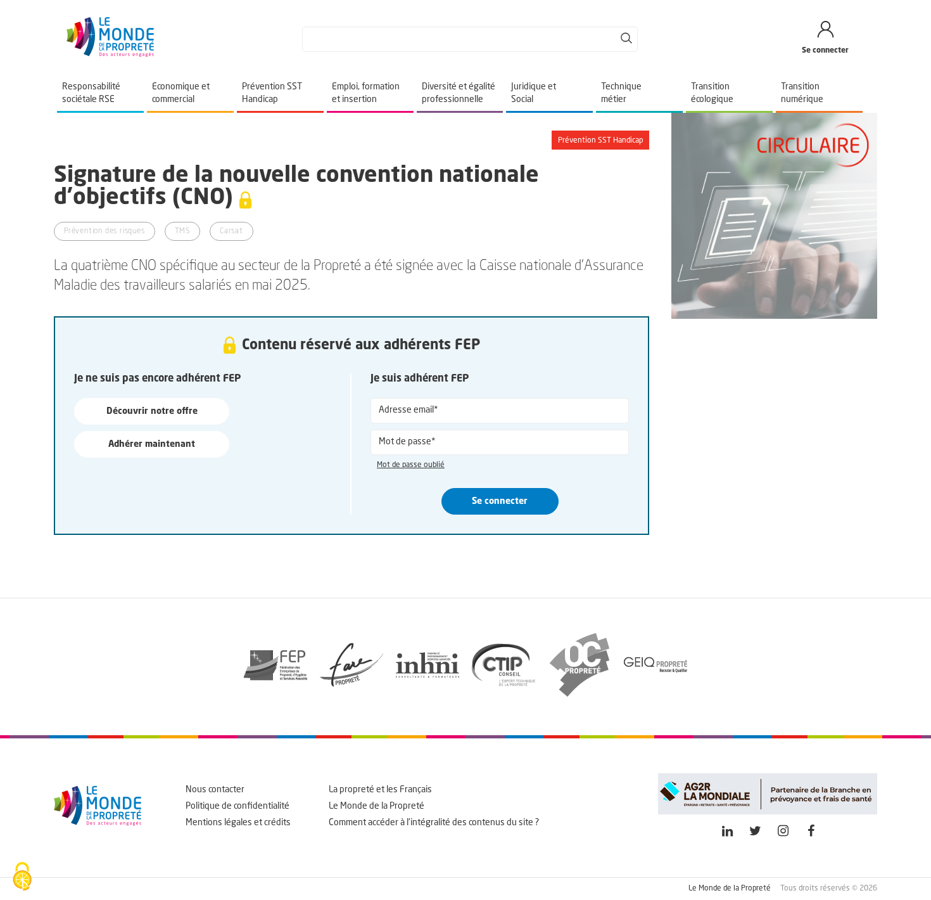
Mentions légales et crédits (238, 822)
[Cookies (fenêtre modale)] (22, 878)
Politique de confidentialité (237, 806)
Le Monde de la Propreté (376, 806)
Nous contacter (215, 789)
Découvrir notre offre (152, 411)
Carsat (231, 231)
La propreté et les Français (380, 789)
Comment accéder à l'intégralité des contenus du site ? (434, 822)
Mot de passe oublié (411, 465)
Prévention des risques (104, 231)
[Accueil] (110, 54)
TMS (182, 231)
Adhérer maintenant (151, 444)
